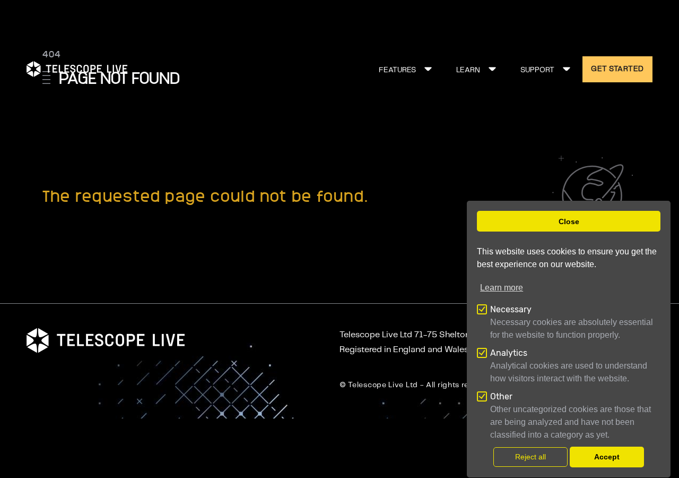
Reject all (530, 457)
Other (501, 396)
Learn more (501, 287)
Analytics (508, 353)
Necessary (511, 309)
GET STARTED (617, 69)
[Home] (77, 69)
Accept (607, 457)
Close (569, 221)
